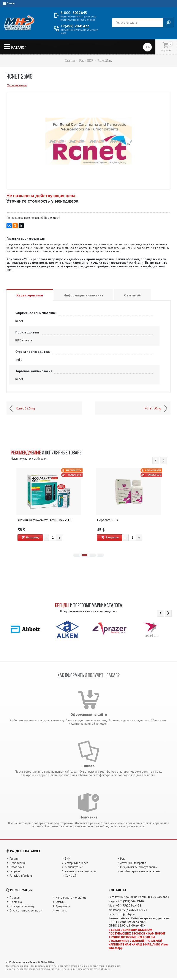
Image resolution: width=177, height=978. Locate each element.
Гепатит (14, 858)
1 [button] (77, 555)
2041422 (75, 26)
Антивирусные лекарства (80, 871)
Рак (81, 60)
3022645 (73, 13)
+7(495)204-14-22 (128, 905)
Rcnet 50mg (153, 408)
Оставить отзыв (17, 85)
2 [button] (85, 555)
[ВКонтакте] (9, 225)
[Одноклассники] (15, 225)
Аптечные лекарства (133, 863)
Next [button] (163, 460)
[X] (21, 225)
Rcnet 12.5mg (25, 408)
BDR (90, 60)
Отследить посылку (21, 906)
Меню (11, 3)
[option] (48, 509)
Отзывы (132, 295)
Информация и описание (83, 295)
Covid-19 (70, 875)
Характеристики (29, 295)
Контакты (61, 910)
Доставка (15, 902)
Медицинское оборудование (139, 867)
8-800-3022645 (158, 897)
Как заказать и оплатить (71, 897)
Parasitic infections (20, 875)
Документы (63, 906)
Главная (70, 60)
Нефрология (17, 863)
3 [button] (92, 555)
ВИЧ (67, 858)
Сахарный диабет (76, 863)
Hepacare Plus (107, 520)
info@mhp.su (126, 914)
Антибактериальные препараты (140, 871)
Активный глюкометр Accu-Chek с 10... (45, 520)
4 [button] (100, 555)
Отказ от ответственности (25, 910)
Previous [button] (155, 460)
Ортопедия (16, 867)
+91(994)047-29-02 (131, 901)
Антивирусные (74, 867)
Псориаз (14, 871)
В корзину (32, 537)
